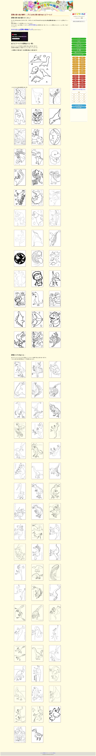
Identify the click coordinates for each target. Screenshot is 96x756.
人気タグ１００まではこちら (78, 89)
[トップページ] (48, 11)
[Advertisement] (79, 30)
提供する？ (81, 45)
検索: (82, 18)
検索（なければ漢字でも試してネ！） (78, 21)
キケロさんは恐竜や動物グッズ (22, 29)
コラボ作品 (76, 45)
